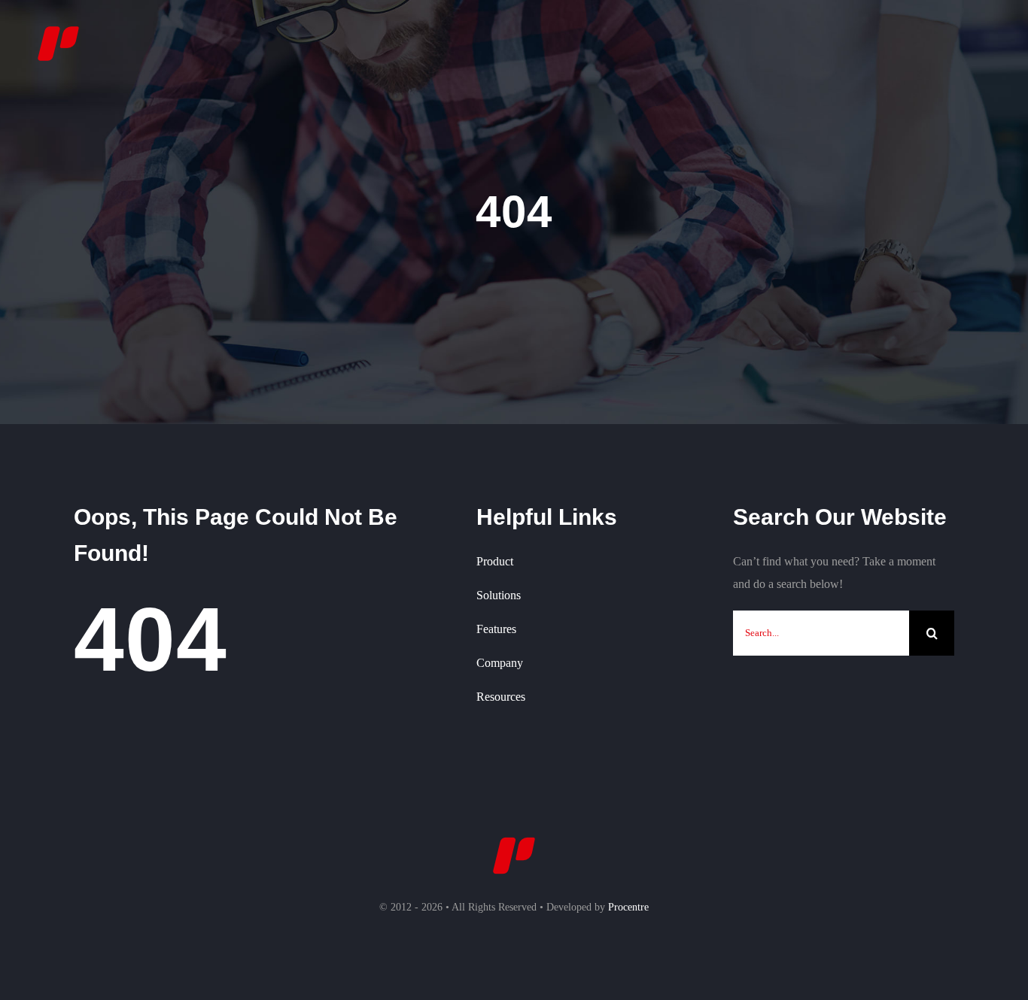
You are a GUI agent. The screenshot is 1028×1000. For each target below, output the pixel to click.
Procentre (628, 907)
